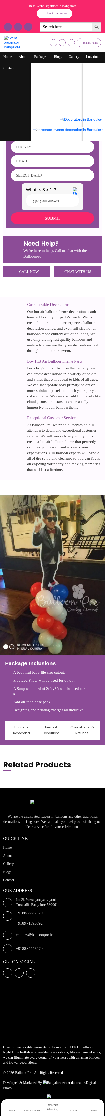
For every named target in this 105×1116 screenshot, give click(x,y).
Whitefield (95, 87)
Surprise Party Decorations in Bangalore (65, 97)
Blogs (58, 57)
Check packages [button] (56, 13)
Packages (40, 57)
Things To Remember (21, 730)
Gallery (74, 57)
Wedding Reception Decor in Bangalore (64, 108)
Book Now (90, 42)
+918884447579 (29, 913)
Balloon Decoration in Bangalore (59, 67)
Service (73, 1110)
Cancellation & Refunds (82, 730)
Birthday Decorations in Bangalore (61, 77)
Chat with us (77, 272)
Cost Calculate (32, 1110)
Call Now (29, 272)
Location (92, 57)
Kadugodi (95, 108)
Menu (94, 1110)
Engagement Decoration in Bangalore (63, 138)
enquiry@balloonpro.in (34, 935)
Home (7, 57)
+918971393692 (29, 923)
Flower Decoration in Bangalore (59, 87)
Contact (8, 68)
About (23, 57)
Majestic (94, 97)
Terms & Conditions (51, 730)
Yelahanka (95, 77)
